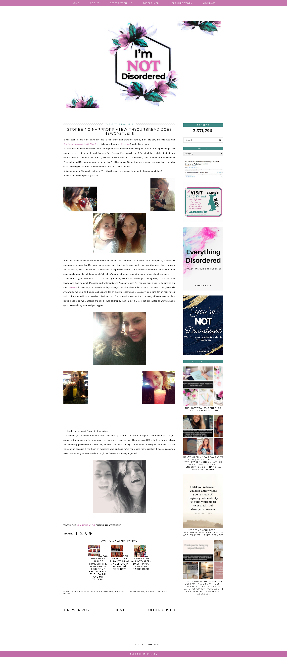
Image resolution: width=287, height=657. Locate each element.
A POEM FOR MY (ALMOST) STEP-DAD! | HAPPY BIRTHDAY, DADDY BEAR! (141, 562)
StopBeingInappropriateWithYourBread (81, 144)
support (67, 594)
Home (75, 3)
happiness (120, 592)
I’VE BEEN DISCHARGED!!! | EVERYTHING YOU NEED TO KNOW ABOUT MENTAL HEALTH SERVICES (203, 532)
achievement (79, 592)
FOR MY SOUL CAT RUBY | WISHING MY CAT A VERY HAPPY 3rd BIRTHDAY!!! (119, 562)
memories (138, 592)
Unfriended (73, 287)
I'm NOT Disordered (148, 644)
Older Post (160, 610)
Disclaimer (151, 3)
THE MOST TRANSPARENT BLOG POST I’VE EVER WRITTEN (203, 409)
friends (103, 592)
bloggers (92, 592)
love (129, 592)
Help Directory (181, 3)
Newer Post (79, 610)
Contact (209, 3)
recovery (162, 592)
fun (111, 592)
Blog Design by (143, 654)
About (94, 3)
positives (150, 592)
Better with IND (121, 3)
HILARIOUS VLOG (86, 525)
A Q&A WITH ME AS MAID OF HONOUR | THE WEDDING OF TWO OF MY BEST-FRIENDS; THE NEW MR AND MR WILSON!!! (98, 568)
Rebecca (125, 144)
